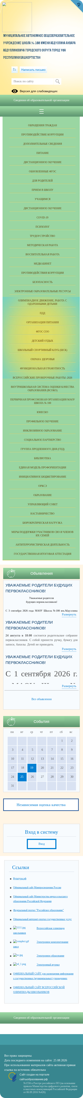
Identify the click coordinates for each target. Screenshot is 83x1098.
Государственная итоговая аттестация (42, 553)
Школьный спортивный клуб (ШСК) (42, 350)
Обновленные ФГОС (42, 171)
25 (21, 776)
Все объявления (41, 699)
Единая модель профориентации (42, 467)
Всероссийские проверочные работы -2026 (42, 377)
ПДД (42, 313)
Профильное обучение (42, 421)
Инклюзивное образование (42, 430)
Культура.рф (19, 878)
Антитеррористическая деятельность (43, 544)
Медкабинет (42, 263)
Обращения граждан (42, 125)
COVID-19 (42, 217)
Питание (42, 153)
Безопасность (43, 282)
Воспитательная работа (43, 254)
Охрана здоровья (42, 359)
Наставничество (42, 513)
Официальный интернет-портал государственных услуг (42, 919)
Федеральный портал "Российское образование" (38, 910)
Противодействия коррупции (42, 272)
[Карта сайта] (14, 69)
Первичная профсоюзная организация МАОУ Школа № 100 (42, 401)
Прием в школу (42, 189)
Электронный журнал (48, 964)
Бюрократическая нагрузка (42, 522)
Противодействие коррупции (42, 134)
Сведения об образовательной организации (41, 100)
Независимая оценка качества (41, 805)
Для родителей (42, 180)
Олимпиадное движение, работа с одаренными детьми (42, 302)
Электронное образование (50, 955)
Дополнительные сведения (42, 143)
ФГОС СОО (42, 331)
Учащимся (42, 199)
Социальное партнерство (42, 439)
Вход (42, 843)
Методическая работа (42, 245)
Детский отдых (42, 340)
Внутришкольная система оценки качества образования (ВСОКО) (42, 388)
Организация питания (42, 322)
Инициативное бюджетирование (42, 476)
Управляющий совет (42, 504)
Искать (57, 81)
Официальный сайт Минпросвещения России (37, 887)
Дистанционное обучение (43, 162)
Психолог (43, 226)
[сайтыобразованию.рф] (76, 6)
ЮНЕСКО (42, 412)
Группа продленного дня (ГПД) (42, 449)
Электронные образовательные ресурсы (42, 291)
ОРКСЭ (42, 485)
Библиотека (42, 458)
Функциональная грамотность (42, 368)
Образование (42, 495)
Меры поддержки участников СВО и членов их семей (42, 534)
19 (31, 767)
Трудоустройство (42, 236)
